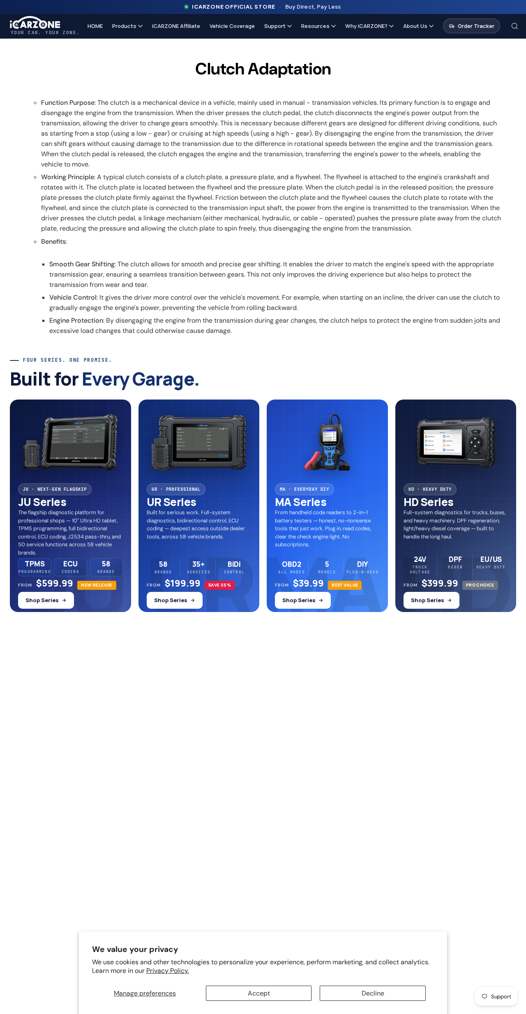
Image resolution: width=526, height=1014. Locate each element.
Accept (259, 993)
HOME (95, 26)
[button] (515, 25)
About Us (415, 26)
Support (275, 26)
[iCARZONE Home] (45, 22)
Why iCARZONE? (366, 26)
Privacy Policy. (167, 970)
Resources (315, 26)
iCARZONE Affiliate (176, 26)
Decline (373, 993)
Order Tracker (476, 26)
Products (124, 26)
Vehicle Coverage (232, 26)
